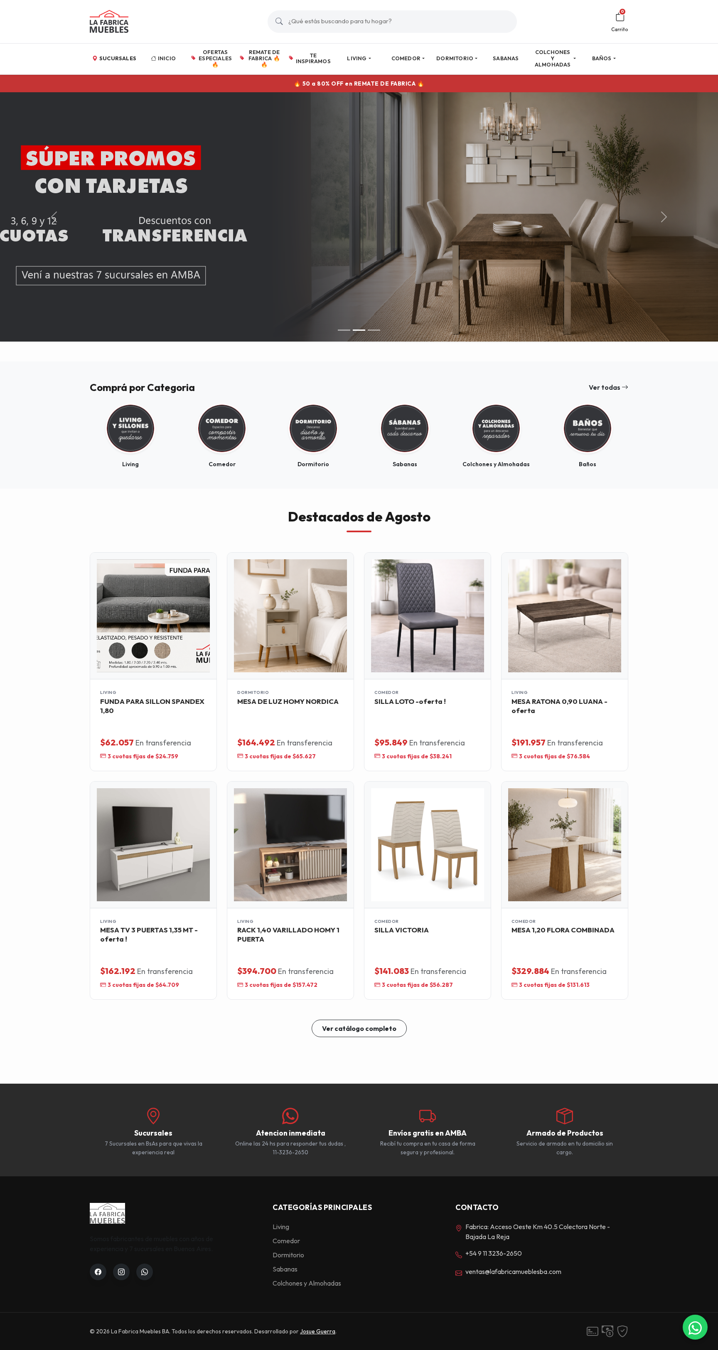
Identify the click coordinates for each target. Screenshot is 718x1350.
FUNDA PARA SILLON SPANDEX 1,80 (152, 706)
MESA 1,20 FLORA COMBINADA (563, 929)
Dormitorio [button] (454, 58)
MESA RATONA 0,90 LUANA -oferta (559, 706)
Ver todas (605, 387)
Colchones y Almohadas (307, 1283)
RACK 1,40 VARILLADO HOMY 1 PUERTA (288, 934)
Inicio (167, 58)
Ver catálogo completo (359, 1028)
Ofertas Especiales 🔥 (215, 58)
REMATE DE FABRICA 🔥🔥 (264, 58)
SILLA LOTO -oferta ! (410, 701)
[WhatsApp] (695, 1327)
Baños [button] (602, 58)
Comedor (286, 1241)
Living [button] (356, 58)
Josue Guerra (317, 1331)
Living (281, 1226)
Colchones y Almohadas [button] (553, 58)
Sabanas (506, 58)
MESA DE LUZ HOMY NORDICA (288, 701)
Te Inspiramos (313, 58)
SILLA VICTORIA (401, 929)
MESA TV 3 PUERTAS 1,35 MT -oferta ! (149, 934)
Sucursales (117, 58)
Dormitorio (288, 1255)
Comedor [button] (405, 58)
